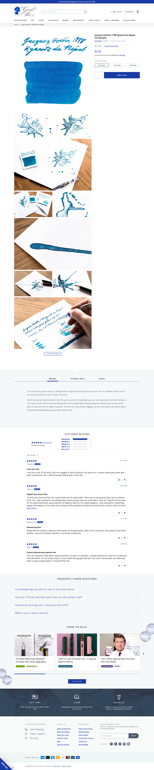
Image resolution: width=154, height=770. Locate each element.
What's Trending (112, 20)
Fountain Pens (20, 20)
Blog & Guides (130, 20)
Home (16, 25)
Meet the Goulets (63, 732)
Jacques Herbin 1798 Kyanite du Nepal (32, 25)
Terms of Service (66, 766)
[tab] (52, 379)
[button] (65, 439)
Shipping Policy (84, 732)
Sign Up (133, 736)
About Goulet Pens (64, 729)
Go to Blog (77, 681)
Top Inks (117, 666)
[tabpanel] (77, 404)
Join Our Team (62, 738)
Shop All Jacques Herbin (111, 46)
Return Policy (83, 735)
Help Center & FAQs (86, 729)
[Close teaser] (13, 768)
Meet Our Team (63, 735)
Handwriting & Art (31, 666)
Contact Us (83, 741)
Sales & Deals (94, 20)
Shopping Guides (107, 666)
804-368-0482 (83, 745)
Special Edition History (65, 666)
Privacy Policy (56, 766)
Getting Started (63, 745)
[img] (32, 461)
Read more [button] (31, 508)
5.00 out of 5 (47, 442)
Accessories (53, 20)
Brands (66, 20)
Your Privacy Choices (86, 738)
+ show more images (52, 354)
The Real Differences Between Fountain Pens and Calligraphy (31, 660)
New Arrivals (79, 20)
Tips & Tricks (20, 666)
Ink (32, 20)
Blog (58, 741)
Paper (41, 20)
